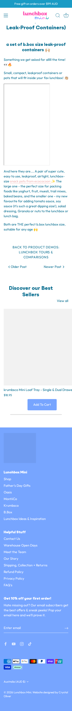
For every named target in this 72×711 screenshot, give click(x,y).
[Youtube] (14, 644)
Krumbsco (11, 505)
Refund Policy (13, 572)
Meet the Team (15, 552)
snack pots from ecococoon (30, 181)
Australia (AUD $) (14, 681)
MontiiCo (10, 499)
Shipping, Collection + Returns (25, 565)
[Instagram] (22, 644)
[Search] (58, 16)
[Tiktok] (30, 644)
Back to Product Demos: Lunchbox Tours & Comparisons (36, 252)
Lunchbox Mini (22, 692)
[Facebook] (5, 644)
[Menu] (6, 15)
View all (62, 301)
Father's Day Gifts (17, 485)
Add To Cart (42, 404)
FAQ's (8, 585)
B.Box (8, 512)
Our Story (11, 558)
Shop (7, 479)
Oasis (8, 492)
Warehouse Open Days (20, 545)
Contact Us (12, 539)
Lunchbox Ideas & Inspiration (25, 519)
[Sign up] (66, 628)
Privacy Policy (14, 578)
